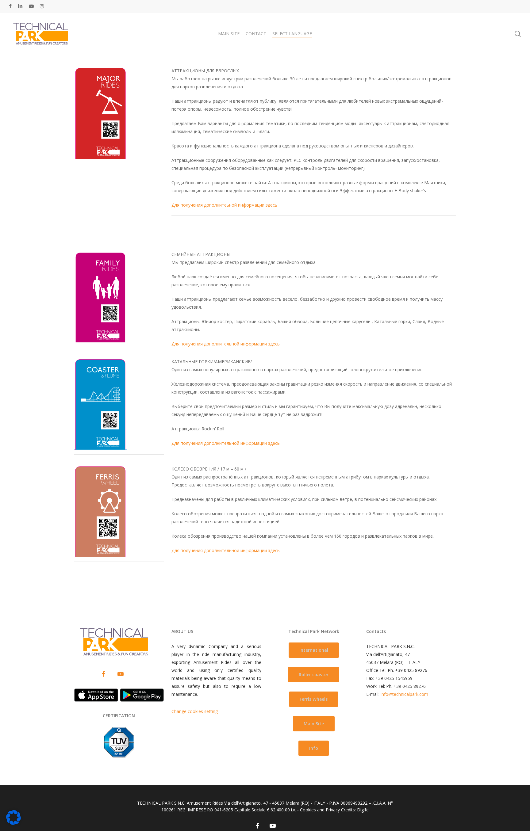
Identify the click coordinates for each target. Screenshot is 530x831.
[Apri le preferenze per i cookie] (13, 823)
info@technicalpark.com (404, 694)
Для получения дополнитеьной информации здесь (224, 205)
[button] (314, 650)
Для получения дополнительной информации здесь (225, 344)
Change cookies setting (194, 711)
